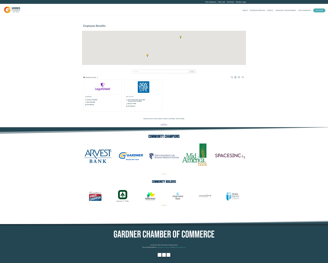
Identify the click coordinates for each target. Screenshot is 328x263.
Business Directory (148, 118)
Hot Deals (230, 2)
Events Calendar (158, 118)
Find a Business (210, 2)
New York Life (130, 96)
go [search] (192, 71)
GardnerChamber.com (180, 247)
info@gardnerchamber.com (164, 247)
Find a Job (221, 2)
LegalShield (88, 96)
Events (270, 10)
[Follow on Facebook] (159, 255)
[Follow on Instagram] (168, 255)
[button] (180, 37)
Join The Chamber (180, 118)
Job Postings (171, 118)
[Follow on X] (164, 255)
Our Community (304, 10)
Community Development (285, 10)
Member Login (241, 2)
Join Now (319, 10)
